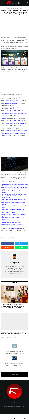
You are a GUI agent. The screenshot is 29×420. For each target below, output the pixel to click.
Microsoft (13, 237)
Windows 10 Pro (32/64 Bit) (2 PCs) (12, 100)
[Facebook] (9, 402)
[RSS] (20, 402)
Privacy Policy (17, 406)
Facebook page (6, 230)
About (5, 406)
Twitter (12, 228)
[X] (11, 402)
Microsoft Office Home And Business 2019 (14, 127)
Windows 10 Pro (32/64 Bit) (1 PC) (12, 97)
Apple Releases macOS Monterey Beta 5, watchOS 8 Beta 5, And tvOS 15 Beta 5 (14, 364)
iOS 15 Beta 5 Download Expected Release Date (13, 209)
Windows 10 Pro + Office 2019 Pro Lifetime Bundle (16, 130)
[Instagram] (14, 402)
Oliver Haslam (10, 8)
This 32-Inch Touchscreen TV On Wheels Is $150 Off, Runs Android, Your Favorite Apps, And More (12, 306)
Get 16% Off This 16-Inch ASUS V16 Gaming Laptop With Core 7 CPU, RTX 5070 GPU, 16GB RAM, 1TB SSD (13, 333)
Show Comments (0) (14, 374)
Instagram (17, 228)
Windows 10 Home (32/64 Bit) (11, 107)
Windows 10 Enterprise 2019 (11, 103)
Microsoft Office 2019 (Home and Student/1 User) (16, 123)
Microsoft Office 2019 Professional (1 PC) (14, 120)
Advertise (10, 406)
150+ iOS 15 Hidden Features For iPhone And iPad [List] (14, 194)
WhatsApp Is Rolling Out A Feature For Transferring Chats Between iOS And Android (14, 352)
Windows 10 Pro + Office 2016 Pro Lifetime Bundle (16, 113)
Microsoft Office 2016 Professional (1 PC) (14, 110)
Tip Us (24, 406)
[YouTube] (17, 402)
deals (8, 237)
